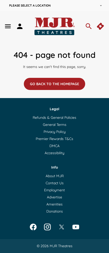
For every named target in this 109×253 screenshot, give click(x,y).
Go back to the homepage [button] (54, 84)
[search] (89, 26)
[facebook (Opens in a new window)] (33, 227)
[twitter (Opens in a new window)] (62, 227)
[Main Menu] (8, 26)
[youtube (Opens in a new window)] (76, 227)
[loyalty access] (20, 26)
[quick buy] (101, 26)
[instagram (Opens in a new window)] (47, 227)
